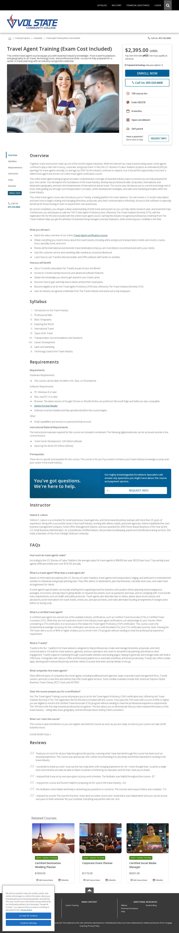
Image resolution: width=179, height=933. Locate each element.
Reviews (12, 186)
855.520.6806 (14, 207)
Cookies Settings (28, 923)
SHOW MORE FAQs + (40, 734)
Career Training (71, 905)
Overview (12, 155)
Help (123, 911)
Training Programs (22, 38)
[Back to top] (89, 901)
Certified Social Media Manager (142, 865)
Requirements (15, 167)
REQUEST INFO (159, 138)
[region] (28, 908)
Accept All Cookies (28, 916)
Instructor (13, 173)
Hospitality (38, 38)
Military (124, 905)
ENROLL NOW (147, 73)
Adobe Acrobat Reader (46, 405)
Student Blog (151, 905)
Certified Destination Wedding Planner (48, 865)
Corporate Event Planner (97, 863)
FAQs (10, 179)
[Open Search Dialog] (168, 5)
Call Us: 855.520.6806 (159, 38)
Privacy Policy (93, 926)
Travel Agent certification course (90, 235)
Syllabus (12, 161)
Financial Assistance (129, 908)
